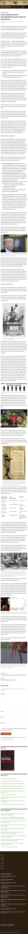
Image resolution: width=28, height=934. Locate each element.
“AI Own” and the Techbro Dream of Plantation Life (11, 781)
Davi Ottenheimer (15, 21)
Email (2, 717)
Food (2, 865)
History (2, 12)
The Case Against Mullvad (12, 846)
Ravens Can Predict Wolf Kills (7, 879)
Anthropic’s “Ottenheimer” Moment (8, 876)
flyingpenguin (6, 6)
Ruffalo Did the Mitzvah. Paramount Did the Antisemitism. (13, 783)
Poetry (2, 860)
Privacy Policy (3, 932)
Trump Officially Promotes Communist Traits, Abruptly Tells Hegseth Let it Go (13, 814)
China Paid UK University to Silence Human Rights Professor (13, 674)
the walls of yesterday (14, 542)
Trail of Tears (4, 292)
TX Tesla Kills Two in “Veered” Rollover (9, 778)
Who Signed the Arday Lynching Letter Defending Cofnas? (13, 786)
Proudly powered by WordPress (12, 932)
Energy (2, 863)
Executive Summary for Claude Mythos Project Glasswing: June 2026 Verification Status (12, 840)
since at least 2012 (7, 595)
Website (3, 722)
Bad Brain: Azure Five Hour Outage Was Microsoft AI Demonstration (12, 844)
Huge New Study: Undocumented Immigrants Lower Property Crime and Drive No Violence (13, 818)
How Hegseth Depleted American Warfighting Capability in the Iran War (12, 832)
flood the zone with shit (6, 82)
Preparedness (4, 441)
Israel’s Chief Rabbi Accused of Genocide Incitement (12, 788)
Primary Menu (26, 7)
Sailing (2, 868)
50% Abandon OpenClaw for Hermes (8, 882)
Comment (3, 693)
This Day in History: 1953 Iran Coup (8, 794)
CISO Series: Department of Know (8, 679)
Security (6, 12)
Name (2, 711)
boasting (11, 356)
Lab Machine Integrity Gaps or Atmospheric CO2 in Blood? (13, 804)
